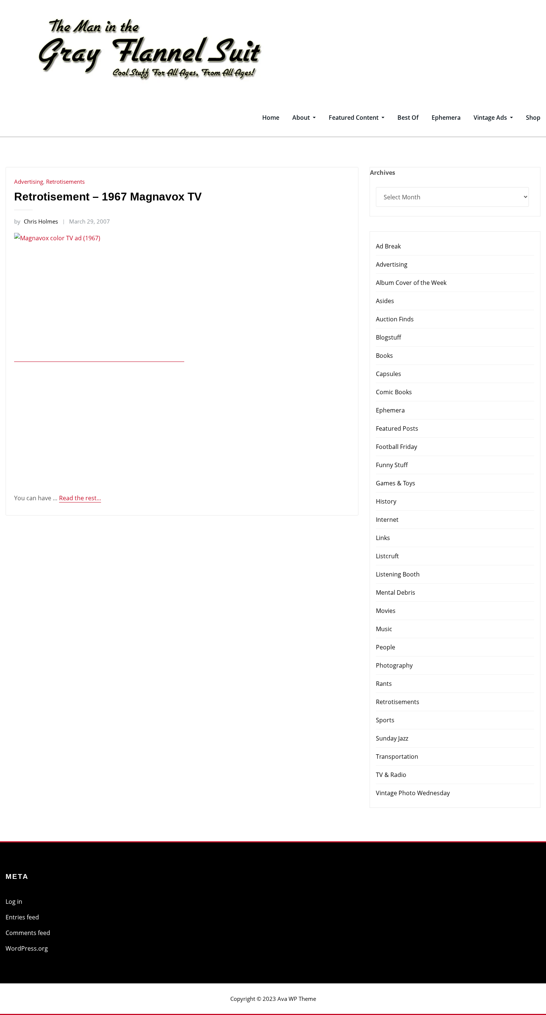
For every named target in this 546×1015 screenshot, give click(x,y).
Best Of (408, 117)
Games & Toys (395, 483)
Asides (385, 301)
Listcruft (387, 556)
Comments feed (28, 933)
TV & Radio (391, 775)
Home (270, 117)
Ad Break (388, 246)
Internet (387, 519)
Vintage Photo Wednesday (413, 793)
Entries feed (22, 917)
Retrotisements (65, 181)
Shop (533, 117)
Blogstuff (388, 337)
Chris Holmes (36, 221)
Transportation (397, 756)
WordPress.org (27, 948)
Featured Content (354, 117)
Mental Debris (395, 592)
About (301, 117)
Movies (386, 611)
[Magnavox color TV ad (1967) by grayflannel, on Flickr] (99, 357)
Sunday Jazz (392, 738)
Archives (382, 172)
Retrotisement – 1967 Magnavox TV (108, 196)
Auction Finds (395, 319)
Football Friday (396, 447)
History (386, 501)
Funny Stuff (392, 465)
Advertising (28, 181)
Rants (384, 684)
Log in (14, 901)
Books (384, 355)
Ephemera (446, 117)
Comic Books (394, 392)
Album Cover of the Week (411, 283)
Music (384, 629)
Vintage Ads (491, 117)
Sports (385, 720)
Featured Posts (397, 428)
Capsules (388, 374)
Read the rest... (80, 498)
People (385, 647)
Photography (394, 665)
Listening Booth (398, 574)
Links (383, 538)
